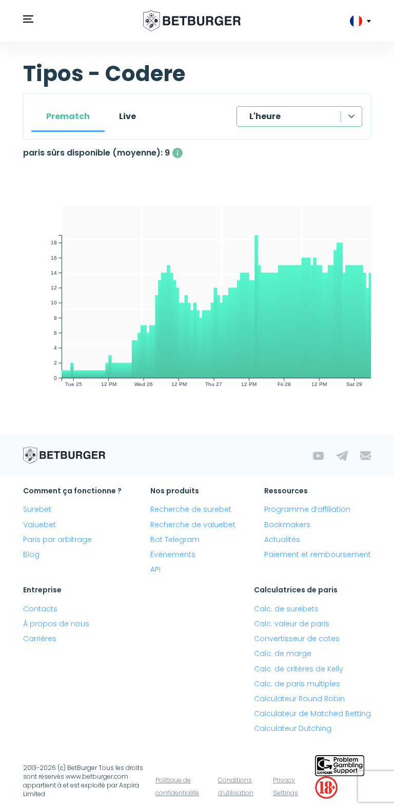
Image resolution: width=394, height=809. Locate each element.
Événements (172, 554)
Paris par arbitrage (57, 539)
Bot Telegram (175, 539)
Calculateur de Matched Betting (312, 713)
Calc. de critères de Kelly (298, 669)
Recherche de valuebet (192, 524)
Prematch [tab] (68, 116)
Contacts (40, 609)
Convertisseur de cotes (297, 638)
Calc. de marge (282, 653)
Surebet (37, 509)
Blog (31, 554)
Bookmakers (287, 524)
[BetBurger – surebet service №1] (192, 20)
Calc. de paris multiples (297, 684)
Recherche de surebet (190, 509)
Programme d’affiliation (307, 509)
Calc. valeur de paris (291, 624)
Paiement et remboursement (317, 554)
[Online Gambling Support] (339, 764)
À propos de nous (56, 624)
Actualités (282, 539)
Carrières (39, 638)
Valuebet (39, 524)
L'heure (265, 116)
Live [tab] (127, 116)
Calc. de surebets (286, 609)
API (155, 569)
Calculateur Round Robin (299, 699)
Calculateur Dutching (292, 728)
